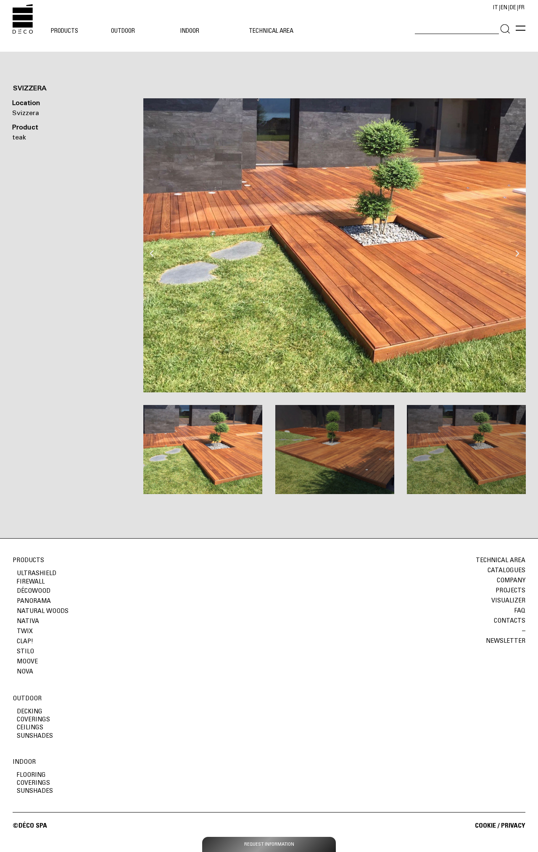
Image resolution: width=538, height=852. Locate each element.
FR (522, 8)
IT (495, 8)
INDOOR (24, 762)
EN (504, 8)
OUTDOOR (27, 698)
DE (513, 8)
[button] (152, 245)
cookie (486, 826)
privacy (513, 826)
